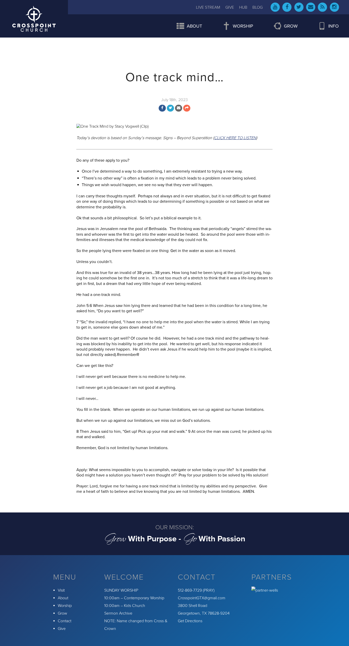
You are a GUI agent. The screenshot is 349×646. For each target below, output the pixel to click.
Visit (61, 590)
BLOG (257, 7)
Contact (64, 621)
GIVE (229, 7)
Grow (62, 613)
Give (62, 628)
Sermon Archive (118, 613)
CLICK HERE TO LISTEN (235, 137)
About (63, 598)
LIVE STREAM (208, 7)
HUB (243, 7)
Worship (65, 605)
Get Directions (190, 621)
